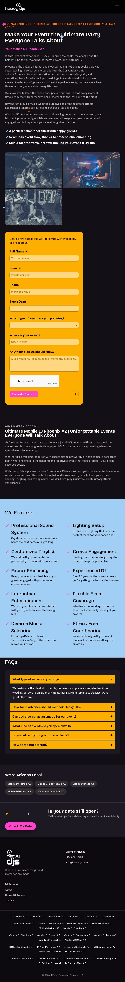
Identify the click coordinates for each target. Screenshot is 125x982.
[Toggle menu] (117, 6)
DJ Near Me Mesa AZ (75, 951)
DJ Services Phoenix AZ (48, 958)
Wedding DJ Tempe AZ (105, 935)
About (8, 889)
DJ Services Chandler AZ (21, 958)
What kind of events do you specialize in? (62, 726)
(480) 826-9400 (75, 857)
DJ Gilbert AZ (92, 916)
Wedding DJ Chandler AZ (21, 935)
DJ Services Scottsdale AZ (77, 958)
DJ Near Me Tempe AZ (105, 947)
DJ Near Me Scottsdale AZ (77, 947)
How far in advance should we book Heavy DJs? (62, 707)
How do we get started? (62, 744)
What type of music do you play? (63, 679)
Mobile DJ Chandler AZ (51, 791)
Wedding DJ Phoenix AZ (48, 935)
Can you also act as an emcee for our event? (62, 716)
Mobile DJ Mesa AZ (83, 783)
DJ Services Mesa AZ (75, 963)
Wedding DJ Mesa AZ (75, 940)
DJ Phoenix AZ (37, 916)
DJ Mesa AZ (108, 916)
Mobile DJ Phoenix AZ (77, 923)
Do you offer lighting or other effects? (62, 735)
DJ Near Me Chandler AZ (21, 947)
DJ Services (11, 884)
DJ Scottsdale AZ (56, 916)
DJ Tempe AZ (75, 916)
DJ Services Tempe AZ (105, 958)
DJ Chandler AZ (18, 916)
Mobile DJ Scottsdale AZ (51, 783)
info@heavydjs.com (77, 862)
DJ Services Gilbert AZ (50, 963)
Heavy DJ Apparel (15, 895)
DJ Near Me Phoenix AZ (48, 947)
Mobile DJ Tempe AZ (19, 783)
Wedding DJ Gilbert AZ (50, 940)
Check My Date (20, 826)
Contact (9, 900)
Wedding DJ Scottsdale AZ (77, 935)
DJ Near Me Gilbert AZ (50, 951)
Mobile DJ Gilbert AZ (19, 791)
